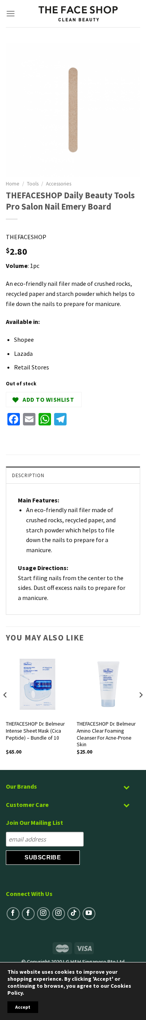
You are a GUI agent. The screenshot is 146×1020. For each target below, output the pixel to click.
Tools (33, 183)
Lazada (23, 353)
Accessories (58, 183)
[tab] (73, 475)
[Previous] (5, 710)
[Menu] (11, 13)
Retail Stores (31, 367)
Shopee (24, 339)
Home (12, 183)
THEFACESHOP (26, 237)
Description (28, 475)
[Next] (140, 710)
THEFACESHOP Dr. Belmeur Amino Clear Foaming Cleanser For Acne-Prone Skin (106, 734)
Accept (22, 1007)
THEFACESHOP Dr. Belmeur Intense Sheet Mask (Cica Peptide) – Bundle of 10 (35, 731)
